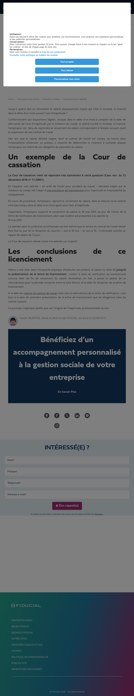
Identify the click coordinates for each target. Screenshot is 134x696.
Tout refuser (67, 70)
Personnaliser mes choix (67, 79)
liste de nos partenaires (54, 52)
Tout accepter (67, 62)
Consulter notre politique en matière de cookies (34, 55)
